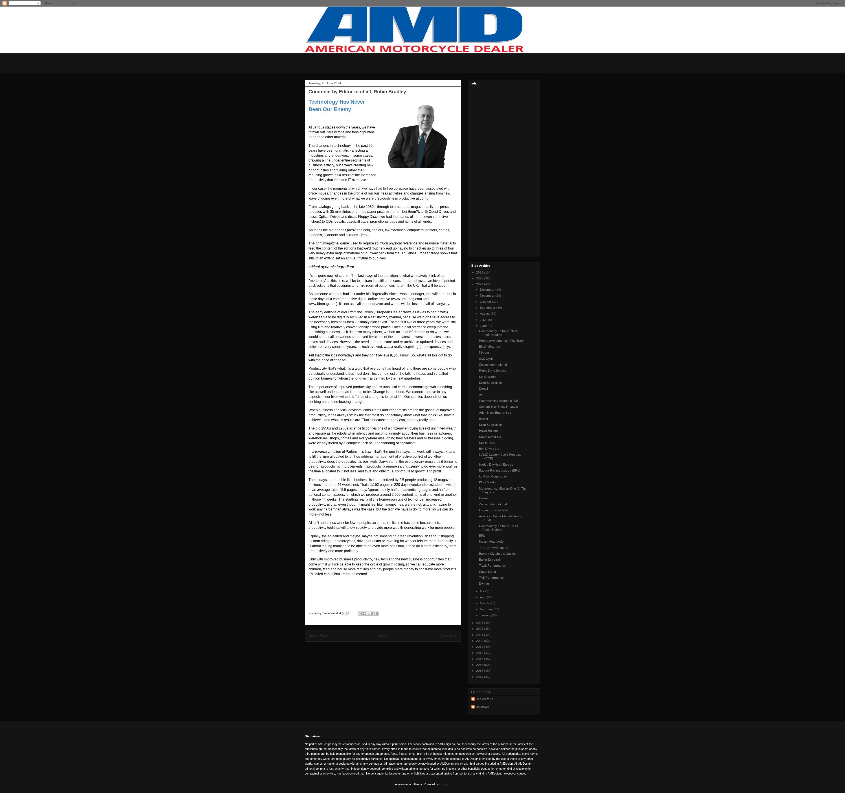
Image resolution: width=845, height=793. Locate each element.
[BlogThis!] (364, 613)
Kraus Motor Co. (490, 437)
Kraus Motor (487, 571)
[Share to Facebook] (373, 613)
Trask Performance (492, 565)
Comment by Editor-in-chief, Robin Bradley (498, 332)
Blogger (444, 784)
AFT (482, 394)
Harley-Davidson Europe (496, 464)
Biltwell (484, 418)
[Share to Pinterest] (377, 613)
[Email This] (360, 613)
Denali (483, 388)
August (485, 313)
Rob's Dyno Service (492, 370)
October (486, 301)
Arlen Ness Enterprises (495, 412)
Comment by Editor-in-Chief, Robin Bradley (499, 527)
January (486, 615)
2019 (480, 646)
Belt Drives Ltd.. (490, 448)
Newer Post (318, 635)
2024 (480, 284)
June (484, 325)
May (483, 591)
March (485, 603)
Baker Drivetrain (490, 559)
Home (384, 635)
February (487, 609)
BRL (482, 535)
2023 (480, 622)
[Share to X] (369, 613)
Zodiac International (493, 364)
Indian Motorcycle (491, 541)
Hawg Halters (488, 430)
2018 (480, 653)
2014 (480, 677)
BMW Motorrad (489, 346)
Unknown (482, 707)
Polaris (484, 498)
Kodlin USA (487, 442)
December (487, 289)
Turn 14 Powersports (493, 547)
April (483, 597)
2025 (480, 278)
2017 (480, 659)
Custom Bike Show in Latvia (498, 406)
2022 (480, 628)
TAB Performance (491, 577)
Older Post (449, 635)
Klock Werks (487, 376)
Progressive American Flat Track (501, 340)
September (488, 307)
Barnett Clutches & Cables (497, 553)
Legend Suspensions (493, 510)
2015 (480, 670)
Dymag (484, 583)
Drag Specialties (490, 382)
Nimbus (484, 352)
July (483, 319)
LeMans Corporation (493, 476)
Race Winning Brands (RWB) (499, 400)
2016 (480, 664)
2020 (480, 640)
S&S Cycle (486, 358)
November (487, 295)
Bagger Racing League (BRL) (499, 470)
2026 (480, 272)
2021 (480, 635)
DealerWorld (484, 699)
